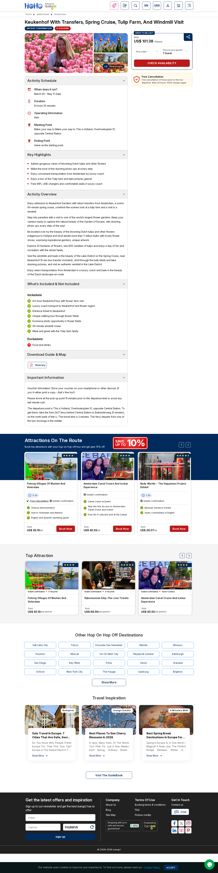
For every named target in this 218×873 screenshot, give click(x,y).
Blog (108, 809)
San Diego (40, 662)
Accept (170, 867)
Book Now (65, 528)
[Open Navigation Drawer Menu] (189, 6)
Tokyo (74, 645)
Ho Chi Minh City (109, 653)
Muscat (75, 653)
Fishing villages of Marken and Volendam (46, 485)
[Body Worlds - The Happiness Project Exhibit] (164, 466)
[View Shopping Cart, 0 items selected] (178, 6)
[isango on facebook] (174, 823)
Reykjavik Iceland (143, 653)
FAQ (137, 809)
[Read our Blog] (125, 6)
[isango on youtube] (181, 830)
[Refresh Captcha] (91, 828)
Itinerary (40, 365)
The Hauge (109, 671)
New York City (75, 671)
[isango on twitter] (181, 823)
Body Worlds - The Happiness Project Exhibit (163, 485)
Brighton (178, 671)
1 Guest (167, 53)
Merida (143, 645)
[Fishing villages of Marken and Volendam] (51, 466)
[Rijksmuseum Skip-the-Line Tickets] (108, 575)
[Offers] (114, 6)
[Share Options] (188, 37)
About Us (111, 804)
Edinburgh (178, 653)
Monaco (178, 645)
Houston (40, 653)
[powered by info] (150, 827)
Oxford (40, 671)
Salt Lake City (40, 645)
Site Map (111, 814)
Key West (74, 662)
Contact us (177, 804)
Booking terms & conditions (150, 804)
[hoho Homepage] (33, 6)
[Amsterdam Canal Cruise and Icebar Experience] (107, 466)
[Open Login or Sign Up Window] (168, 6)
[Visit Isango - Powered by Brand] (50, 7)
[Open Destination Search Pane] (135, 6)
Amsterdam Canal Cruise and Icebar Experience (106, 485)
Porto (109, 662)
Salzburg (143, 671)
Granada (178, 662)
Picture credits (143, 814)
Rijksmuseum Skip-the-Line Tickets (106, 598)
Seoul (143, 662)
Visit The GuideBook (109, 775)
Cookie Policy (152, 867)
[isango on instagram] (188, 823)
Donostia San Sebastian (108, 645)
